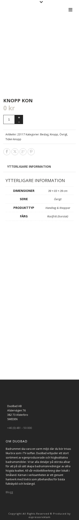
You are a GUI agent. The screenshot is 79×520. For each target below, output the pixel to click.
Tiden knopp (13, 139)
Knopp (54, 134)
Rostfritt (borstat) (57, 216)
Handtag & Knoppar (57, 208)
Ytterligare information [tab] (29, 166)
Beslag (44, 134)
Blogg (9, 492)
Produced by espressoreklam (50, 515)
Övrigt (63, 134)
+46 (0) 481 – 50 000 (19, 428)
